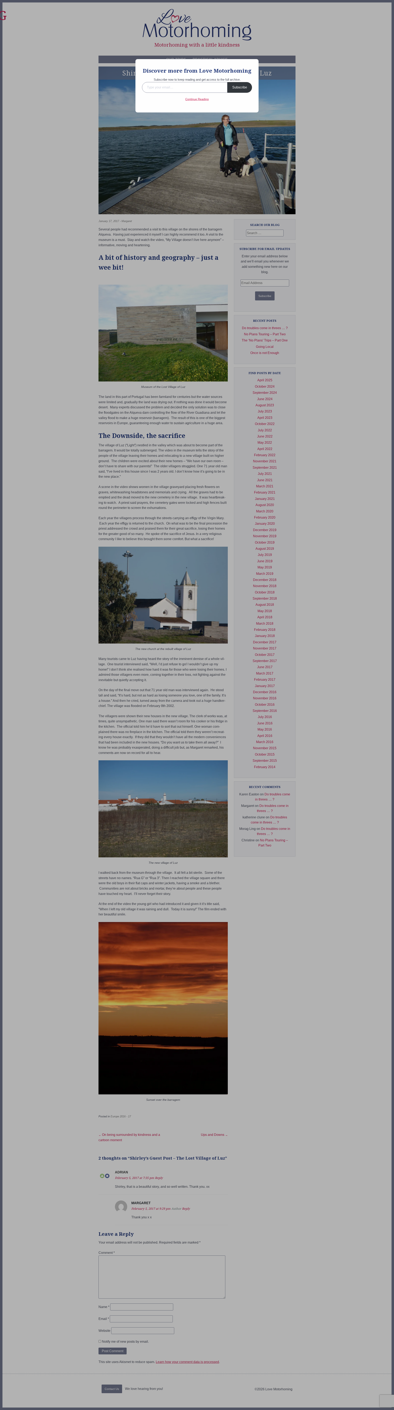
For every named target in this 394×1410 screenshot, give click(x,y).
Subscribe (239, 87)
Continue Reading (197, 99)
